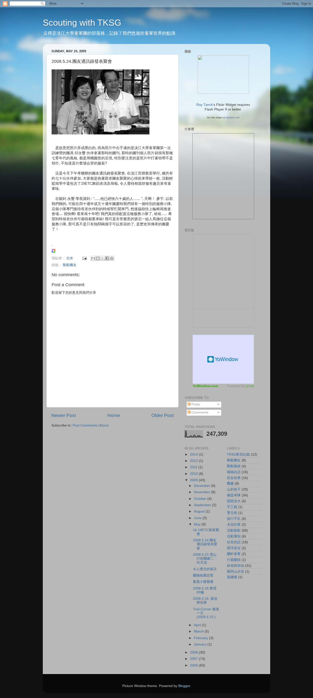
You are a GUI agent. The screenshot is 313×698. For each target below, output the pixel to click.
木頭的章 (234, 524)
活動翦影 (234, 530)
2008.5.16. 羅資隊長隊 (205, 600)
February (201, 638)
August (200, 511)
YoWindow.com (205, 386)
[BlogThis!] (97, 258)
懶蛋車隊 (234, 495)
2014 (194, 454)
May (197, 524)
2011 (194, 467)
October (200, 499)
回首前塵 (234, 478)
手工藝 (232, 507)
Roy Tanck (204, 105)
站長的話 (234, 542)
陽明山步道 (235, 571)
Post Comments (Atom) (91, 425)
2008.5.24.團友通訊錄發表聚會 (205, 544)
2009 (194, 480)
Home (113, 415)
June (198, 518)
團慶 (230, 483)
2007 (194, 659)
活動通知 (234, 536)
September (203, 505)
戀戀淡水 (234, 501)
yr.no (250, 386)
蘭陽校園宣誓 (203, 575)
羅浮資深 (234, 548)
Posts (195, 404)
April (198, 625)
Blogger (184, 686)
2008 (194, 652)
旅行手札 (234, 519)
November (202, 492)
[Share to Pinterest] (111, 258)
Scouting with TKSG (82, 23)
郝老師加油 (235, 565)
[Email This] (93, 258)
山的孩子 (234, 489)
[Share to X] (102, 258)
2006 (194, 665)
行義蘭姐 (234, 560)
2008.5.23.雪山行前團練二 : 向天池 (204, 558)
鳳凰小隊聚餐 (203, 582)
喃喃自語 (234, 472)
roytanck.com (233, 117)
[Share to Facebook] (107, 258)
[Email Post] (84, 258)
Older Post (162, 415)
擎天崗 (232, 513)
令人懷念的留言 (205, 569)
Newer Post (63, 415)
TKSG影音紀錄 (238, 454)
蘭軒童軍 (234, 554)
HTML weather (223, 359)
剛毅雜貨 (234, 466)
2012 (194, 461)
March (199, 631)
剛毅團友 (70, 265)
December (202, 486)
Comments (199, 412)
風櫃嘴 (232, 577)
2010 (194, 474)
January (200, 644)
